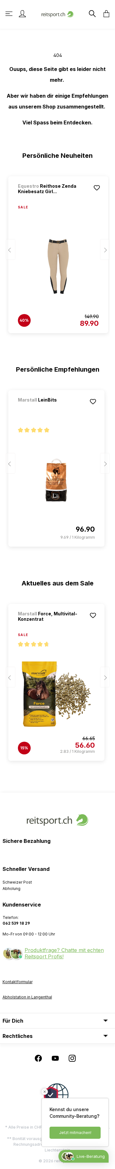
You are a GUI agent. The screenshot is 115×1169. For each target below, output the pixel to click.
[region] (58, 252)
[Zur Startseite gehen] (57, 13)
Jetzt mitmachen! (75, 1132)
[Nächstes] (105, 249)
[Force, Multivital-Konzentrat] (56, 694)
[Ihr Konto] (22, 13)
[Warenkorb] (104, 13)
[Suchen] (92, 13)
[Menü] (10, 13)
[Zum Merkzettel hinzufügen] (96, 187)
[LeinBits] (51, 408)
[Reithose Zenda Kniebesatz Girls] (58, 266)
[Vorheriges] (10, 249)
